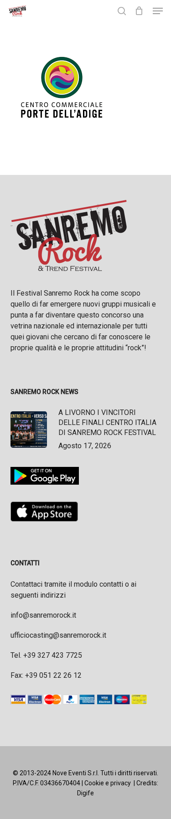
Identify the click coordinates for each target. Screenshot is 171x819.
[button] (158, 10)
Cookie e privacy (107, 783)
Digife (85, 793)
